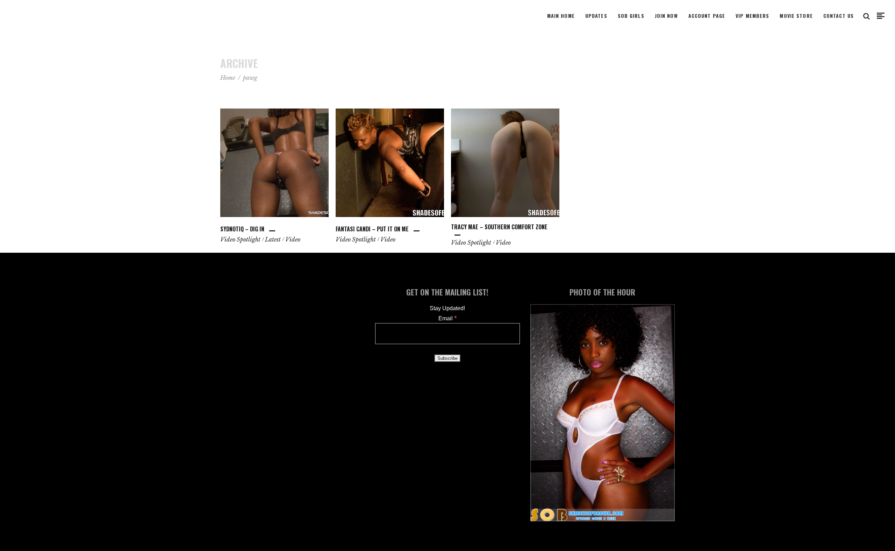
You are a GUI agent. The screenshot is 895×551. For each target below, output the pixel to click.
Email (447, 318)
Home (227, 77)
